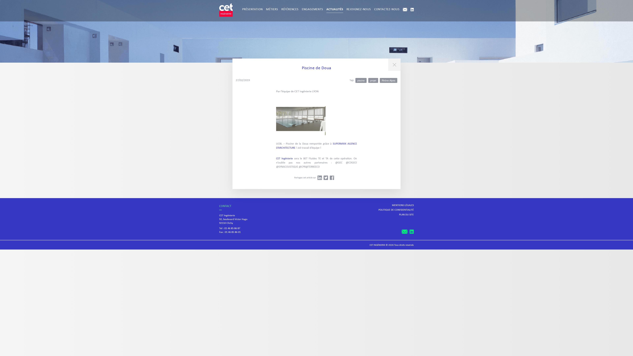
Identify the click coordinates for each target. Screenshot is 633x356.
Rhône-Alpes (388, 80)
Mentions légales (403, 205)
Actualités (334, 9)
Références (290, 9)
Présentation (252, 9)
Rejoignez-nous (359, 9)
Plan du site (406, 214)
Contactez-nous (387, 9)
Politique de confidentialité (396, 210)
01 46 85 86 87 (232, 228)
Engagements (312, 9)
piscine (361, 80)
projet (373, 80)
